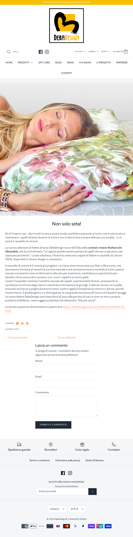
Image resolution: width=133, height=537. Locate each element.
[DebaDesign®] (66, 25)
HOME (9, 62)
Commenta (42, 392)
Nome (38, 361)
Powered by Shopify (77, 519)
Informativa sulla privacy (67, 460)
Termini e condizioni (39, 460)
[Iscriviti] (92, 491)
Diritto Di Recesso (95, 460)
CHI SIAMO (85, 62)
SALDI (58, 62)
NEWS (70, 62)
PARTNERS (121, 62)
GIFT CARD (44, 62)
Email (38, 376)
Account (79, 51)
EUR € (104, 51)
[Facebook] (41, 52)
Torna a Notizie (67, 337)
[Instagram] (47, 52)
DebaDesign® (60, 519)
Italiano (92, 51)
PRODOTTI (24, 62)
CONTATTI (66, 73)
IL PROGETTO (103, 62)
